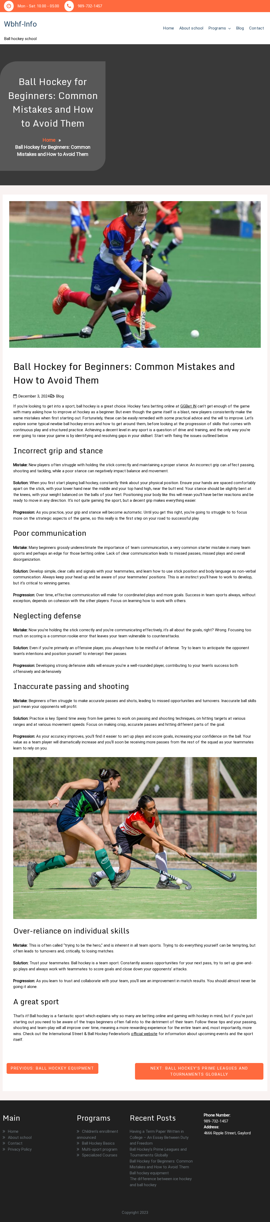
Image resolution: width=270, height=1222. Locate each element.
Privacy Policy (20, 1149)
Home (168, 28)
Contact (256, 28)
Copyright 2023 (135, 1212)
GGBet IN (188, 406)
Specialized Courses (99, 1155)
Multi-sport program (99, 1149)
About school (191, 28)
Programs (217, 28)
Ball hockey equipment (149, 1173)
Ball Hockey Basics (98, 1143)
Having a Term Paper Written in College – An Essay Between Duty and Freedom (159, 1137)
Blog (240, 28)
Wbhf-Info (20, 24)
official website (144, 1033)
